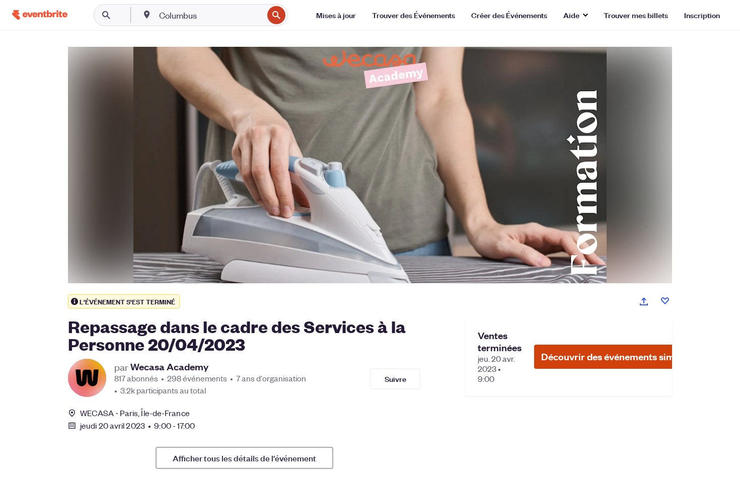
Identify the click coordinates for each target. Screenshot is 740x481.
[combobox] (210, 15)
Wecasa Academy (169, 366)
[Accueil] (39, 15)
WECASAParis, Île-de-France (135, 413)
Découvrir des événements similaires (621, 356)
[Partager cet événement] (644, 301)
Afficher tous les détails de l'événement (244, 457)
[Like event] (665, 301)
